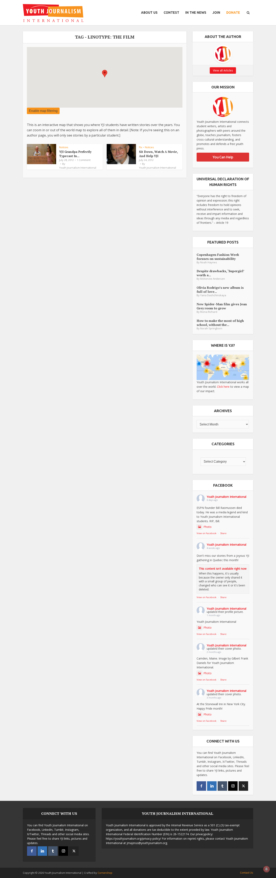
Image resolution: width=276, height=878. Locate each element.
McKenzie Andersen (212, 278)
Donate (233, 12)
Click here (223, 387)
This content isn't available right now (223, 568)
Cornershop (105, 873)
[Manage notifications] (266, 869)
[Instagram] (233, 786)
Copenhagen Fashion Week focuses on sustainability (218, 256)
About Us (149, 12)
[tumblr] (222, 786)
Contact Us (246, 872)
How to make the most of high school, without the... (220, 322)
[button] (104, 73)
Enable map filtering (43, 110)
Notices (63, 147)
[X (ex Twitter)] (243, 786)
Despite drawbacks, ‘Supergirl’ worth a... (220, 273)
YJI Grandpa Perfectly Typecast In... (75, 154)
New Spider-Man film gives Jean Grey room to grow (222, 306)
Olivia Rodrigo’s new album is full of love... (220, 289)
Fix (140, 147)
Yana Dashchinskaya (213, 295)
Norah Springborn (211, 328)
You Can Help (223, 157)
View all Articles (223, 70)
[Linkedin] (212, 786)
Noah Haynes (208, 262)
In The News (195, 12)
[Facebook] (201, 786)
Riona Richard (208, 312)
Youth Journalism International (77, 167)
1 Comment (84, 160)
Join (216, 12)
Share (223, 533)
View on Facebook (206, 533)
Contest (171, 12)
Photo (207, 527)
